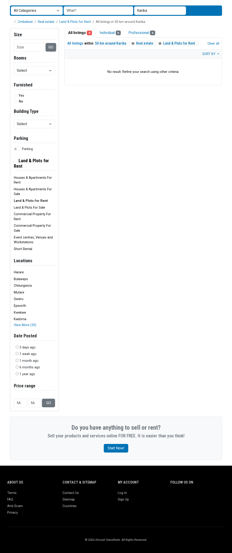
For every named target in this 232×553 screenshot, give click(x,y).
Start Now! (116, 448)
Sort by (209, 54)
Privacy (12, 513)
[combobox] (160, 10)
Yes (21, 96)
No (21, 101)
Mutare (19, 292)
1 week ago (27, 354)
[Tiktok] (206, 495)
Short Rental (23, 249)
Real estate (46, 22)
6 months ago (29, 367)
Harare (19, 272)
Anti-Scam (15, 506)
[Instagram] (186, 495)
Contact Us (71, 493)
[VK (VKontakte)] (173, 503)
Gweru (18, 299)
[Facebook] (173, 495)
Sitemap (69, 499)
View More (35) (25, 325)
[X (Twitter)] (180, 495)
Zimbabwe (25, 22)
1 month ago (29, 361)
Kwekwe (20, 313)
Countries (70, 506)
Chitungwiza (23, 286)
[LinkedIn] (193, 495)
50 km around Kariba (111, 43)
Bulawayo (21, 279)
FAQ (10, 499)
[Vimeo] (219, 495)
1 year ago (27, 374)
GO (50, 47)
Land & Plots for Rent (75, 22)
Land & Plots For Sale (29, 208)
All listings (79, 33)
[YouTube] (212, 495)
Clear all (213, 43)
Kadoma (20, 319)
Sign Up (123, 499)
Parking (27, 149)
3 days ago (27, 347)
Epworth (20, 306)
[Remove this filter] (53, 163)
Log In (122, 493)
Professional (140, 33)
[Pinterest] (199, 495)
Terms (12, 493)
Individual (109, 33)
